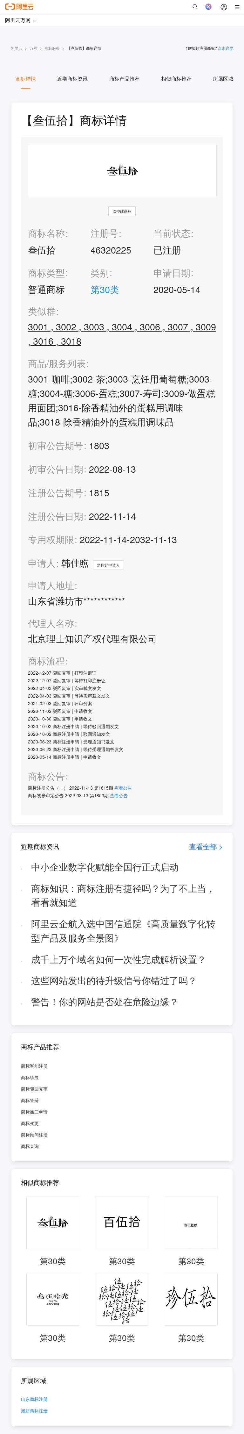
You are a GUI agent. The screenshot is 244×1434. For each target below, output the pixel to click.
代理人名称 (51, 623)
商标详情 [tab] (26, 78)
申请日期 (171, 272)
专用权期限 (51, 539)
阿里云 (16, 48)
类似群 (42, 311)
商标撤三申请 (34, 1111)
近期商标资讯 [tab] (72, 78)
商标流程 (46, 661)
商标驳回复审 (34, 1089)
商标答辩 (30, 1100)
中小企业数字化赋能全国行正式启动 (105, 866)
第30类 (105, 289)
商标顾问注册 (34, 1134)
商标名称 (46, 232)
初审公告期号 (55, 445)
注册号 (104, 232)
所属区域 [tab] (223, 78)
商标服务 (52, 48)
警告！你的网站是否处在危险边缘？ (105, 1001)
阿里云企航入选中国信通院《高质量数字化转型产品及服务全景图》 (123, 930)
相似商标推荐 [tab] (176, 78)
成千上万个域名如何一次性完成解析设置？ (118, 958)
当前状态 (171, 232)
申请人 (42, 562)
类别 (100, 272)
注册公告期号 (55, 492)
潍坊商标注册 (34, 1411)
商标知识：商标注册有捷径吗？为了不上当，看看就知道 (123, 895)
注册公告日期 (55, 515)
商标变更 (30, 1123)
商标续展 (30, 1077)
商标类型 (46, 272)
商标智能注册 (34, 1066)
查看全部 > (206, 846)
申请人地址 (51, 585)
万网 (33, 48)
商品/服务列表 (57, 363)
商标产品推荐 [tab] (124, 78)
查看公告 (123, 788)
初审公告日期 (55, 468)
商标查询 (30, 1146)
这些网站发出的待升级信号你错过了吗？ (114, 979)
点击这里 (225, 48)
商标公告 (46, 776)
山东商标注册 (34, 1399)
